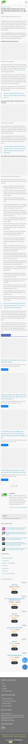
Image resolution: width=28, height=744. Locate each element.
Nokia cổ (4, 568)
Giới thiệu (4, 688)
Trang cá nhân (17, 507)
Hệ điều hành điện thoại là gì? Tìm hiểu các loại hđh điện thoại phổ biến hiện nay (14, 95)
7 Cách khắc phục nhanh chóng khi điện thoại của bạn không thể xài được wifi (15, 528)
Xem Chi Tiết (4, 369)
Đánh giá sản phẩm (6, 558)
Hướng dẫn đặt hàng (7, 698)
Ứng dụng (4, 560)
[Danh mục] (19, 2)
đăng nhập (10, 518)
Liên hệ (4, 686)
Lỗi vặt (3, 565)
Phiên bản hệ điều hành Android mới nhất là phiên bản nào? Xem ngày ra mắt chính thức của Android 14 (14, 305)
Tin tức (3, 683)
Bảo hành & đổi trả (6, 703)
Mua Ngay (15, 592)
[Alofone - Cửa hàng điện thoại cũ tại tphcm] (8, 2)
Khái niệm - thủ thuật (6, 7)
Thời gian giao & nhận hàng (9, 701)
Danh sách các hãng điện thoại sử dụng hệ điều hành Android (14, 361)
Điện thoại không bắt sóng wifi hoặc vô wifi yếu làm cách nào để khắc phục (16, 538)
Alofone (19, 16)
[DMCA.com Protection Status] (14, 741)
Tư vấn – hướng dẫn (7, 573)
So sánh (4, 571)
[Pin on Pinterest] (16, 486)
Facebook (24, 507)
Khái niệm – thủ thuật (7, 563)
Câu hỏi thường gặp (7, 691)
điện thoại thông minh (20, 70)
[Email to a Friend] (14, 486)
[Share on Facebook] (11, 486)
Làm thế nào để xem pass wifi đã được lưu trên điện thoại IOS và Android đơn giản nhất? (16, 534)
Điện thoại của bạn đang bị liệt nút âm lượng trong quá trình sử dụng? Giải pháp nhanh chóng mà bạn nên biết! (16, 544)
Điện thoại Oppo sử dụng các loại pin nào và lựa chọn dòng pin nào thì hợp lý (16, 549)
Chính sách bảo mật (7, 705)
